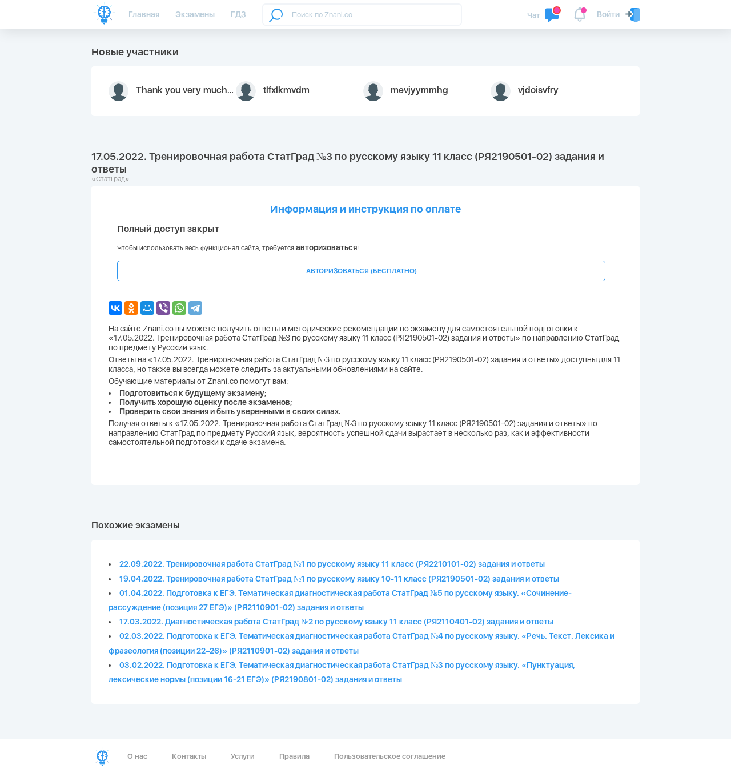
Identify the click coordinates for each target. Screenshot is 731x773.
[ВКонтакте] (115, 308)
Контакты (189, 756)
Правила (294, 756)
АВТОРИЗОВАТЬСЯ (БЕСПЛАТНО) (361, 271)
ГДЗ (238, 14)
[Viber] (163, 308)
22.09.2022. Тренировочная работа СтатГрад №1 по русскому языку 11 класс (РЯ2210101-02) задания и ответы (332, 563)
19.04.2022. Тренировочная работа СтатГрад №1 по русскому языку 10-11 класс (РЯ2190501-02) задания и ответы (339, 578)
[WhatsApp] (179, 308)
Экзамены (195, 14)
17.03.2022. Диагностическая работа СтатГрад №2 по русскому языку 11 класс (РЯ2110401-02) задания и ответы (336, 621)
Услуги (243, 756)
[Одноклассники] (131, 308)
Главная (143, 14)
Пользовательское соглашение (389, 756)
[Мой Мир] (147, 308)
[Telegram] (195, 308)
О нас (137, 756)
